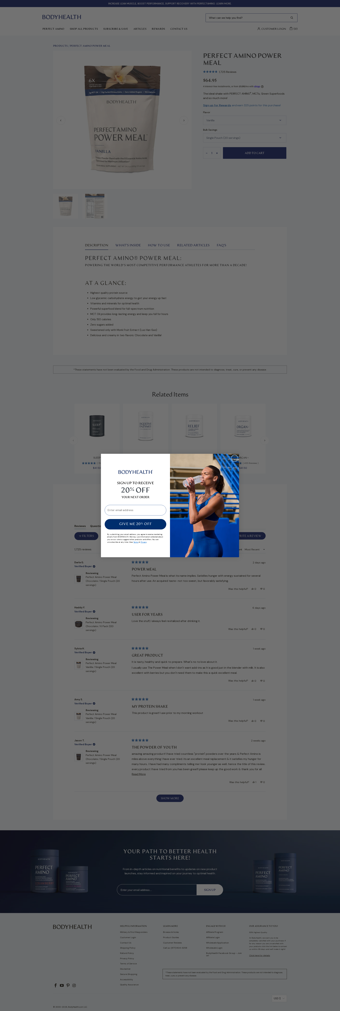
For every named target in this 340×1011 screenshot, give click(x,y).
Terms (136, 542)
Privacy (143, 542)
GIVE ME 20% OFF (135, 524)
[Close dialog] (234, 458)
